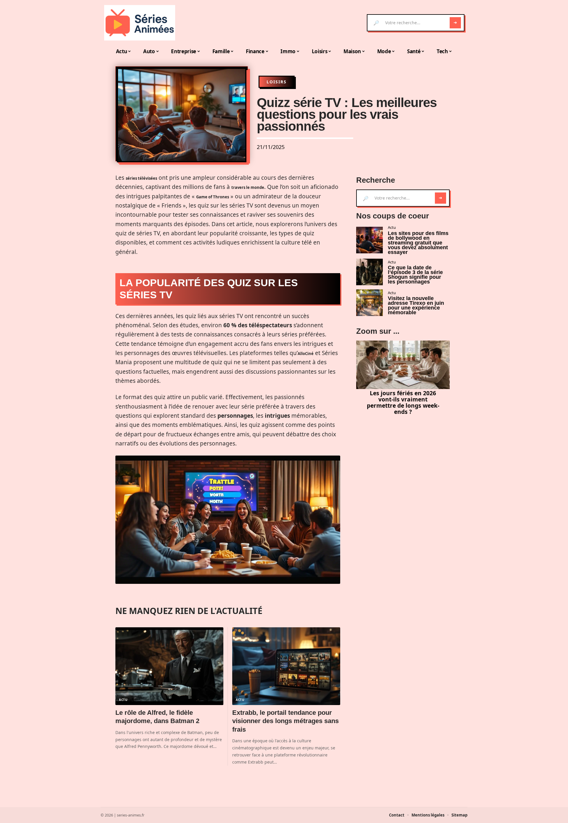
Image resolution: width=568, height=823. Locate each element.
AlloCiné (306, 353)
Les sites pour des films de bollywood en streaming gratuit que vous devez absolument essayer (418, 242)
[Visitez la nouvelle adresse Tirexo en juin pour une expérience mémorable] (369, 302)
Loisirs (277, 82)
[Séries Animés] (139, 22)
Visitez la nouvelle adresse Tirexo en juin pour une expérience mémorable (416, 305)
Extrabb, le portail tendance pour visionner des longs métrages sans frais (285, 721)
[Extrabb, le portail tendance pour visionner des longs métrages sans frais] (286, 666)
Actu (123, 700)
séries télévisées (141, 178)
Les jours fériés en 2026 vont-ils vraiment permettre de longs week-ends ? (403, 402)
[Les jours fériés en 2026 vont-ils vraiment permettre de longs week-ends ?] (403, 365)
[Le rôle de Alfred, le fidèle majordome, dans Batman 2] (169, 666)
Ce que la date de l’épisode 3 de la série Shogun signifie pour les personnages (415, 275)
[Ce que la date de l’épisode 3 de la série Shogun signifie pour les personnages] (369, 272)
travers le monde (247, 187)
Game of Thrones (212, 197)
